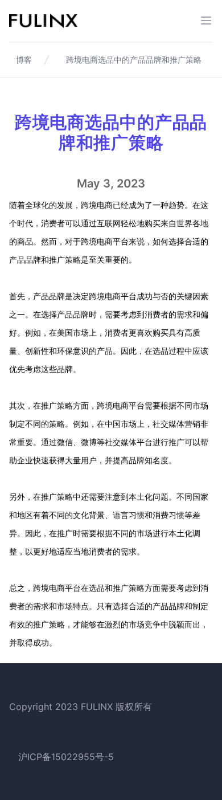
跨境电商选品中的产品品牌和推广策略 (134, 59)
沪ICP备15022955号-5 (66, 756)
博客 (24, 59)
